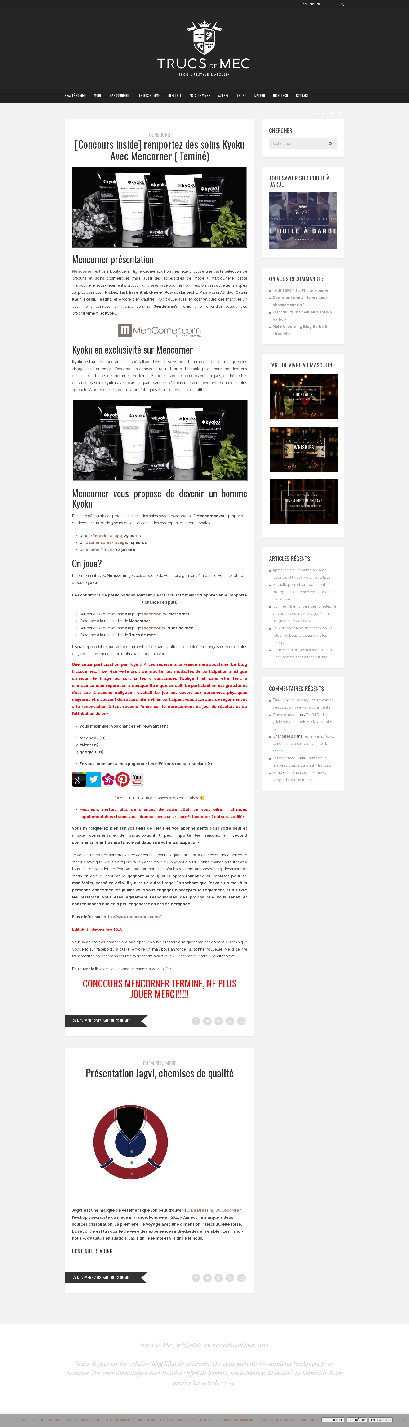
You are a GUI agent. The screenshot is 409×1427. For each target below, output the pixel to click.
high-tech (280, 95)
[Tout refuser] (403, 1420)
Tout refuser (356, 1420)
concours (159, 134)
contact (302, 95)
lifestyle (175, 95)
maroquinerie (120, 95)
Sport (241, 95)
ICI (166, 969)
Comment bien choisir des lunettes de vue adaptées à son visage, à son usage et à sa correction (304, 613)
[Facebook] (323, 113)
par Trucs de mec (116, 1021)
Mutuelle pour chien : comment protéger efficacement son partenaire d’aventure (304, 591)
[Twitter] (315, 113)
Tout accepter (332, 1420)
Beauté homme (75, 95)
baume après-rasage (106, 542)
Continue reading (92, 1251)
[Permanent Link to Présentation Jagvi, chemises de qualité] (131, 1199)
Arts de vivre (200, 95)
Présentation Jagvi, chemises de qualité (160, 1072)
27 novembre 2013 (87, 1021)
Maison (259, 95)
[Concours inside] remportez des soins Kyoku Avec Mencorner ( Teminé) (160, 149)
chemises (153, 1063)
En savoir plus (381, 1420)
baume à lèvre (100, 549)
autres (223, 95)
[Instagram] (340, 113)
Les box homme (149, 95)
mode (98, 95)
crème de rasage (105, 535)
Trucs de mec (284, 715)
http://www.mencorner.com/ (132, 917)
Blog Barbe (313, 327)
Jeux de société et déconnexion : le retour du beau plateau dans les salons (303, 635)
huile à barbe (316, 290)
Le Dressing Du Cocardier (215, 1210)
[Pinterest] (332, 113)
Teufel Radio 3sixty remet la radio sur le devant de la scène (303, 722)
